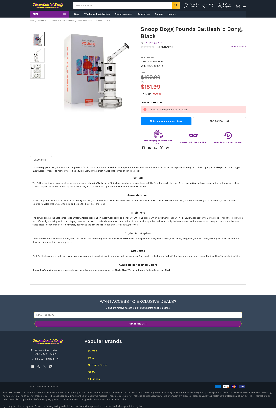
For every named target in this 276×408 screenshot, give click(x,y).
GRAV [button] (91, 372)
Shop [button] (36, 14)
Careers (159, 14)
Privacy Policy (53, 406)
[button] (219, 121)
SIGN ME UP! (138, 323)
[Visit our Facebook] (32, 366)
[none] (92, 68)
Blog (76, 14)
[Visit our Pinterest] (38, 366)
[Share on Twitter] (161, 147)
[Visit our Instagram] (50, 366)
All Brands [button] (94, 379)
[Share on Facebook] (143, 147)
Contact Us (143, 14)
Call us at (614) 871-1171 (46, 359)
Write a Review (238, 46)
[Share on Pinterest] (167, 147)
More (171, 14)
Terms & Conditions (80, 406)
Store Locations (123, 14)
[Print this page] (155, 147)
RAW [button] (91, 358)
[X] (44, 366)
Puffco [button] (92, 351)
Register (227, 6)
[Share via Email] (149, 147)
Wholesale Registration (97, 14)
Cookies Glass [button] (97, 365)
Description (41, 159)
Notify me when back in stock (166, 121)
